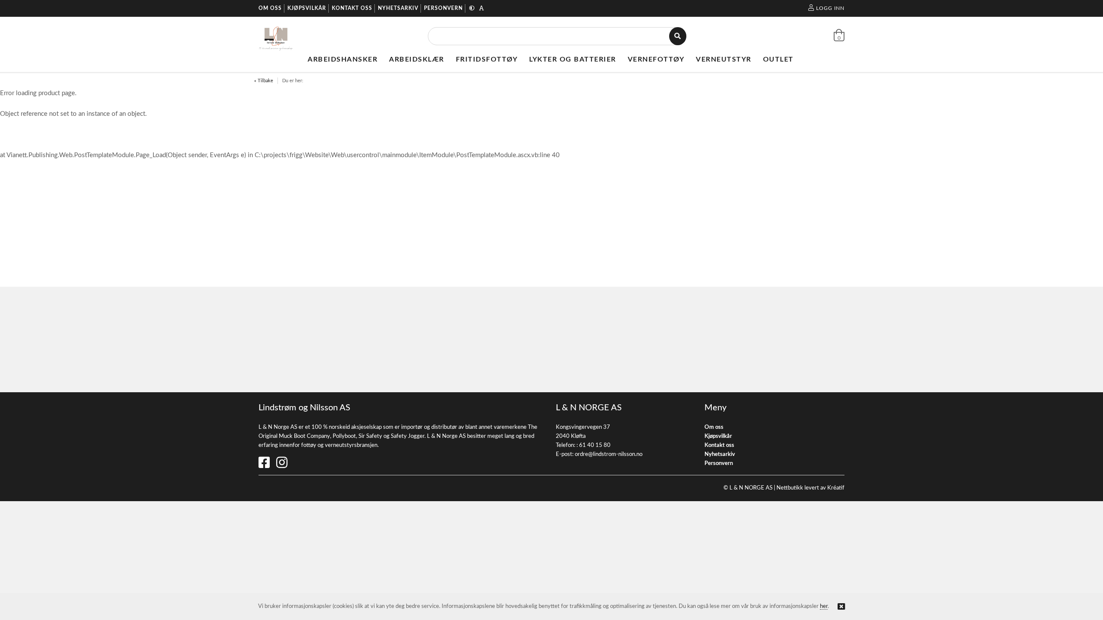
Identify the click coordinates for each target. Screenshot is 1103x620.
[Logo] (276, 36)
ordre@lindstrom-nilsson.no (608, 454)
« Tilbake (263, 80)
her (824, 606)
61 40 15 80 (595, 445)
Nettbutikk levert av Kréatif (810, 488)
